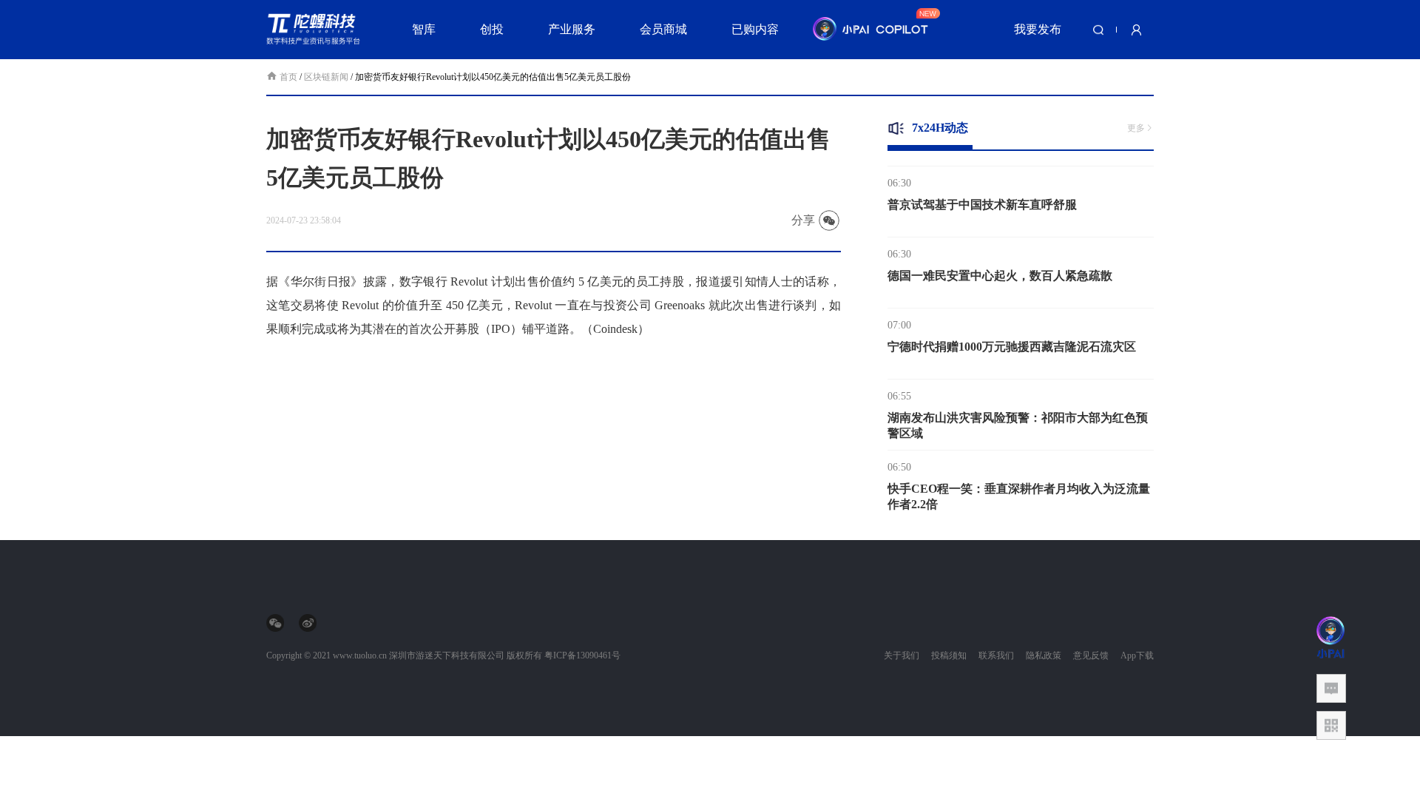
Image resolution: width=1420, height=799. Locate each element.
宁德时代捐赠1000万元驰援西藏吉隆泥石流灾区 (1012, 340)
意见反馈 (1091, 655)
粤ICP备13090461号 (582, 655)
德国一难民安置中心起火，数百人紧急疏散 (1000, 269)
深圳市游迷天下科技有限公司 (446, 655)
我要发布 (1037, 29)
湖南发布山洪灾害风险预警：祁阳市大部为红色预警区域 (1018, 419)
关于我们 (901, 655)
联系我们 (996, 655)
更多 (1136, 128)
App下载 (1137, 655)
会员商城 (663, 29)
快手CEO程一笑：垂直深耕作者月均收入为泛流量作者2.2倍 (1019, 490)
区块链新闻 (326, 77)
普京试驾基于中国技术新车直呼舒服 (982, 198)
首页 (290, 77)
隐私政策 (1043, 655)
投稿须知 (949, 655)
